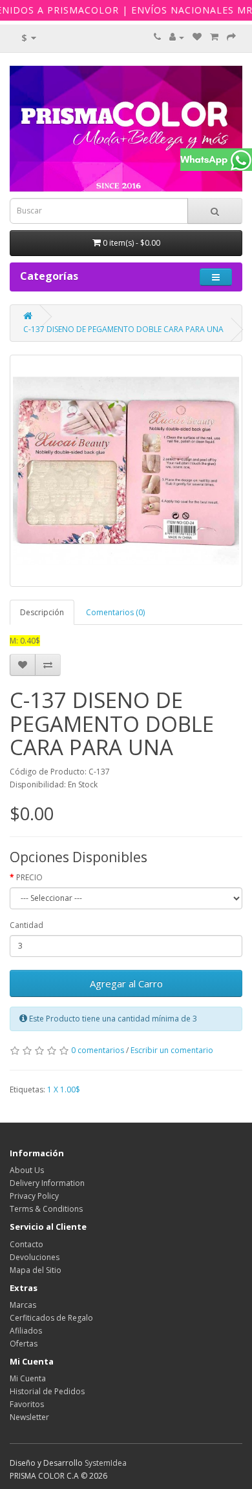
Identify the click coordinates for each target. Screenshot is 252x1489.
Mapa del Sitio (35, 1270)
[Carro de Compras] (214, 37)
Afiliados (26, 1330)
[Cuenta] (176, 37)
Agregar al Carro (126, 983)
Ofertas (23, 1343)
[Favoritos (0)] (197, 37)
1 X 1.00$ (63, 1089)
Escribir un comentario (172, 1050)
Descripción (42, 612)
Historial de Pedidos (47, 1391)
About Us (27, 1170)
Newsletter (29, 1417)
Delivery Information (47, 1183)
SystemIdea (106, 1462)
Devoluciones (34, 1257)
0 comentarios (97, 1050)
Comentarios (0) (115, 612)
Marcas (23, 1304)
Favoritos (27, 1404)
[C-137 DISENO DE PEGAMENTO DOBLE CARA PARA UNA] (126, 471)
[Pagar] (231, 37)
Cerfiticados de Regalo (51, 1317)
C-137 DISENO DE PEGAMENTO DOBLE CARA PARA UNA (123, 329)
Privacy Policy (34, 1195)
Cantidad (26, 925)
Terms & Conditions (46, 1208)
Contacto (26, 1244)
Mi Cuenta (28, 1378)
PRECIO (29, 877)
